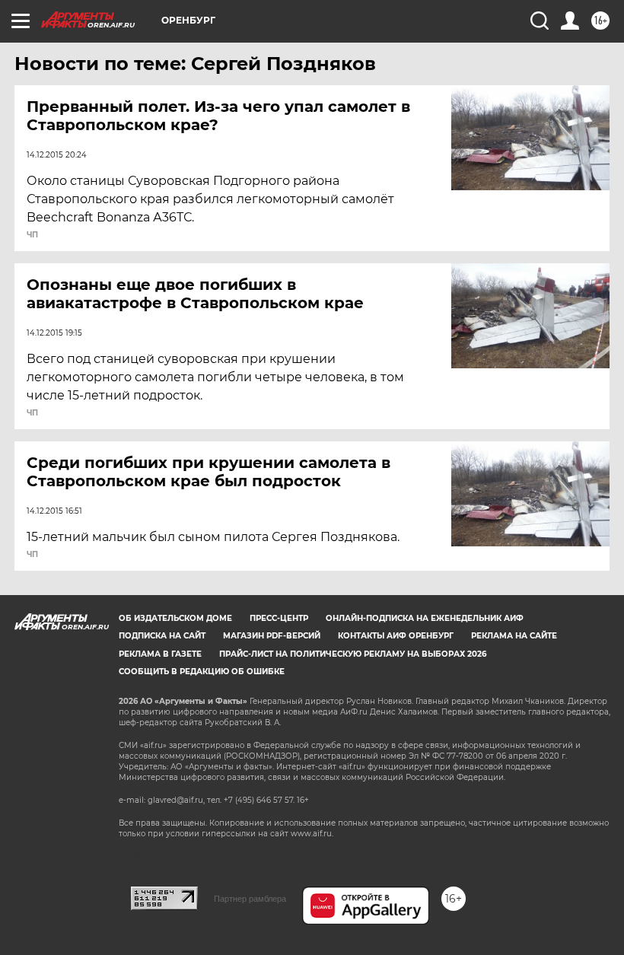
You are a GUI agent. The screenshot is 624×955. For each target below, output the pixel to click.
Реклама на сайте (514, 636)
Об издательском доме (175, 618)
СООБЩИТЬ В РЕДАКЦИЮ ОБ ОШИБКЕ (202, 671)
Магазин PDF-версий (271, 636)
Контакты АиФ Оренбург (396, 636)
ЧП (32, 235)
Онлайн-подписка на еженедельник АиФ (425, 618)
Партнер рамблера (250, 898)
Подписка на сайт (162, 636)
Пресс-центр (279, 618)
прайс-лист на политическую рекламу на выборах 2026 (352, 654)
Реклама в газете (160, 654)
